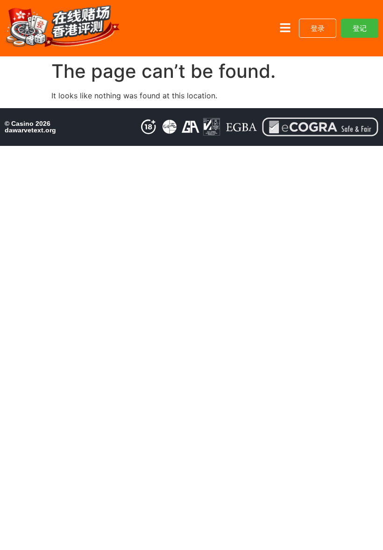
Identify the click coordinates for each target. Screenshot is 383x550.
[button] (285, 28)
